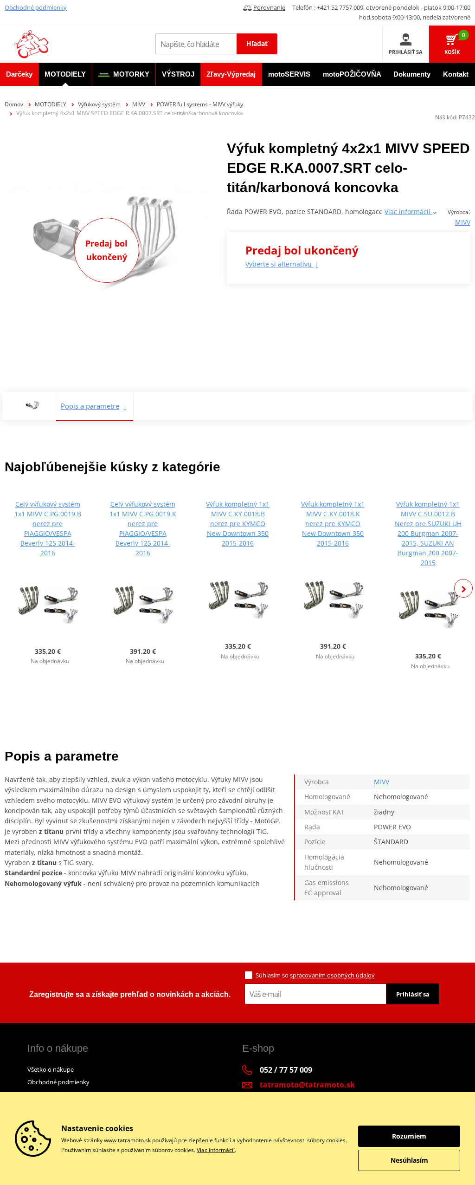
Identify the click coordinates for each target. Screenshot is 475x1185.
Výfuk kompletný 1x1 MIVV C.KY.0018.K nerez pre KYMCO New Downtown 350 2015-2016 (333, 523)
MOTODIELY (50, 104)
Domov (14, 104)
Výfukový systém (99, 104)
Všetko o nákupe (50, 1069)
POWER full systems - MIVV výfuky (200, 104)
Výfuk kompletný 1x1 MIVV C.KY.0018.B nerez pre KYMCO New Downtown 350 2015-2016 (238, 523)
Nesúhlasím (409, 1160)
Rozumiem (409, 1136)
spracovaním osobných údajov (332, 975)
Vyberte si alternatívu (279, 264)
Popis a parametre (90, 405)
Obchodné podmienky (36, 7)
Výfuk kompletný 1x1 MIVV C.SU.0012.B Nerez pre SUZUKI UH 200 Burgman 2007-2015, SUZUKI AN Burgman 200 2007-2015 (428, 533)
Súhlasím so (315, 975)
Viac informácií (408, 211)
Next (463, 588)
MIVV (138, 104)
